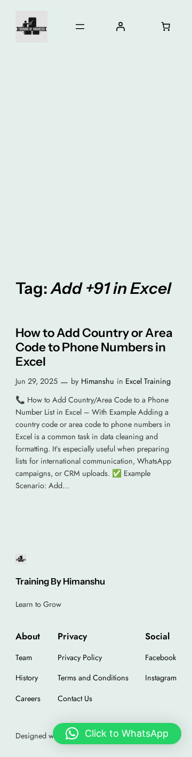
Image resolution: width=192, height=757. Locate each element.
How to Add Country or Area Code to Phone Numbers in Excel (94, 347)
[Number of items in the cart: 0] (165, 26)
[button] (117, 733)
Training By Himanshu (60, 581)
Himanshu (97, 381)
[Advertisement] (96, 159)
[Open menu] (80, 26)
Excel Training (148, 381)
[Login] (120, 26)
